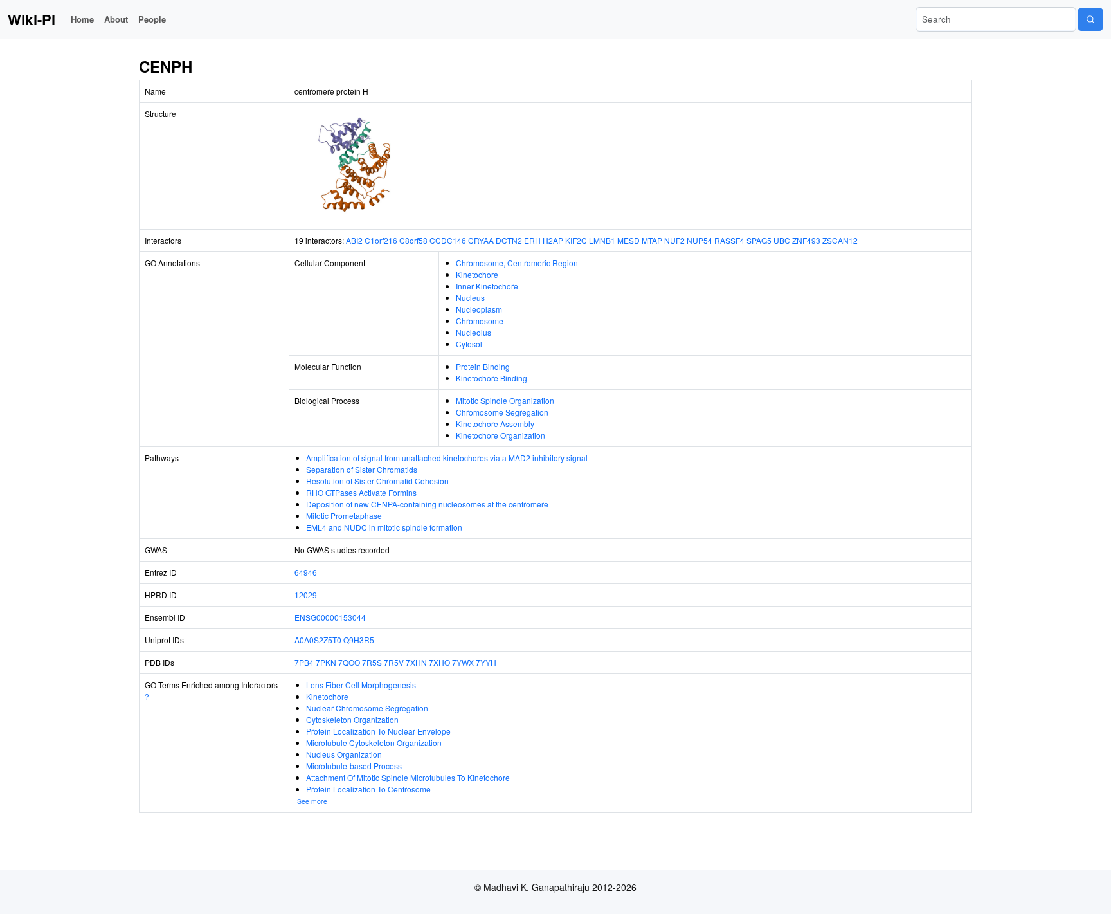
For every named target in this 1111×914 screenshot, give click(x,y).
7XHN (416, 662)
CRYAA (481, 240)
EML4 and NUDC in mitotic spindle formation (384, 527)
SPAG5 (759, 240)
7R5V (394, 662)
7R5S (372, 662)
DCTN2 (509, 240)
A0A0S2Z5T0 (317, 639)
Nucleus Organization (344, 754)
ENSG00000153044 (330, 617)
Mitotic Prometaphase (344, 515)
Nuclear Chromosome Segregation (367, 707)
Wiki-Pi (31, 19)
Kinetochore (477, 274)
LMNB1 (602, 240)
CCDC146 (447, 240)
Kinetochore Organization (500, 435)
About (116, 19)
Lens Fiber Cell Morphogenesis (361, 684)
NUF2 (674, 240)
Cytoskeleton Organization (352, 719)
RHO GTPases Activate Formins (361, 492)
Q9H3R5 (358, 639)
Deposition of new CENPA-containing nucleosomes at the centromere (427, 503)
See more (312, 801)
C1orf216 (381, 240)
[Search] (1090, 19)
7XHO (439, 662)
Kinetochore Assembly (495, 423)
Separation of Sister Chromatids (361, 469)
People (152, 19)
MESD (628, 240)
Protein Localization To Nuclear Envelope (378, 731)
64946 (305, 572)
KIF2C (576, 240)
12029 (305, 594)
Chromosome (479, 320)
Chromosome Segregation (502, 412)
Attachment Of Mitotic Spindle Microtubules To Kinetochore (408, 777)
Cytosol (469, 343)
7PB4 (304, 662)
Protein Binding (483, 366)
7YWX (463, 662)
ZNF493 (806, 240)
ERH (532, 240)
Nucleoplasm (479, 309)
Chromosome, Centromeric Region (517, 262)
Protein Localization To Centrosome (368, 788)
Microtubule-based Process (354, 765)
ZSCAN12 (840, 240)
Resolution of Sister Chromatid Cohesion (377, 480)
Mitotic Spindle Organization (505, 400)
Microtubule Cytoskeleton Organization (374, 742)
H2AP (553, 240)
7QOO (349, 662)
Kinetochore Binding (491, 377)
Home (82, 19)
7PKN (326, 662)
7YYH (486, 662)
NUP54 (699, 240)
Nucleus (470, 297)
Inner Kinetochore (487, 285)
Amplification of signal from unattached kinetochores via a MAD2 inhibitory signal (447, 457)
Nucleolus (473, 332)
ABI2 (354, 240)
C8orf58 (413, 240)
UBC (781, 240)
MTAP (652, 240)
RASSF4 (729, 240)
